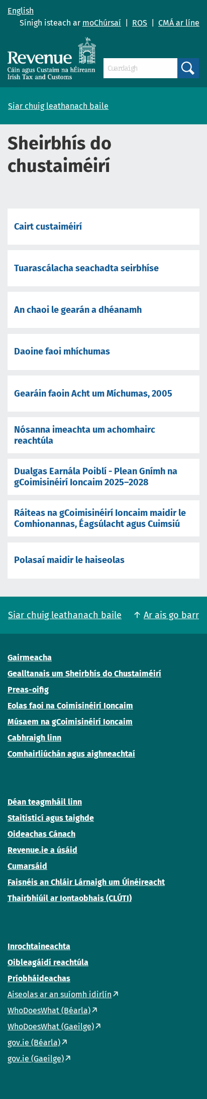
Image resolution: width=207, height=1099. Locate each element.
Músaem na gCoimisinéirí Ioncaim (70, 721)
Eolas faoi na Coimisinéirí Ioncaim (70, 705)
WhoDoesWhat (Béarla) (49, 1010)
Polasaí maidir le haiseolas (69, 560)
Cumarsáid (27, 866)
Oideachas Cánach (41, 834)
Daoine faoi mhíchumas (62, 351)
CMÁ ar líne (178, 23)
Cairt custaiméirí (48, 226)
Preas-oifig (28, 689)
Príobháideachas (39, 978)
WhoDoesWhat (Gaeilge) (51, 1026)
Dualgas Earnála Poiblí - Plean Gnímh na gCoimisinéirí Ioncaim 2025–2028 (95, 477)
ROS (139, 23)
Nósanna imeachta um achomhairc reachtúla (84, 435)
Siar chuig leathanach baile (58, 106)
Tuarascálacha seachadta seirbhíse (86, 268)
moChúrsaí (101, 23)
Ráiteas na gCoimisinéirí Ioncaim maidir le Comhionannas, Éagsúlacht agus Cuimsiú (100, 518)
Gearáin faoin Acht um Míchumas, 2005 (93, 393)
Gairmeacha (30, 657)
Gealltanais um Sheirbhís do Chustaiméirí (84, 673)
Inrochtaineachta (39, 946)
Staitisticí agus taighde (51, 818)
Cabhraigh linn (34, 738)
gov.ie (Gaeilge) (36, 1058)
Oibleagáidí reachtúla (48, 962)
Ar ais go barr (171, 615)
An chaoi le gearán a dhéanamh (78, 309)
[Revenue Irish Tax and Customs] (52, 58)
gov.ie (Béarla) (34, 1042)
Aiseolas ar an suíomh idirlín (60, 994)
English (21, 11)
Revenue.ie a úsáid (42, 850)
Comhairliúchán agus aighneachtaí (71, 754)
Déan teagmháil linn (45, 802)
